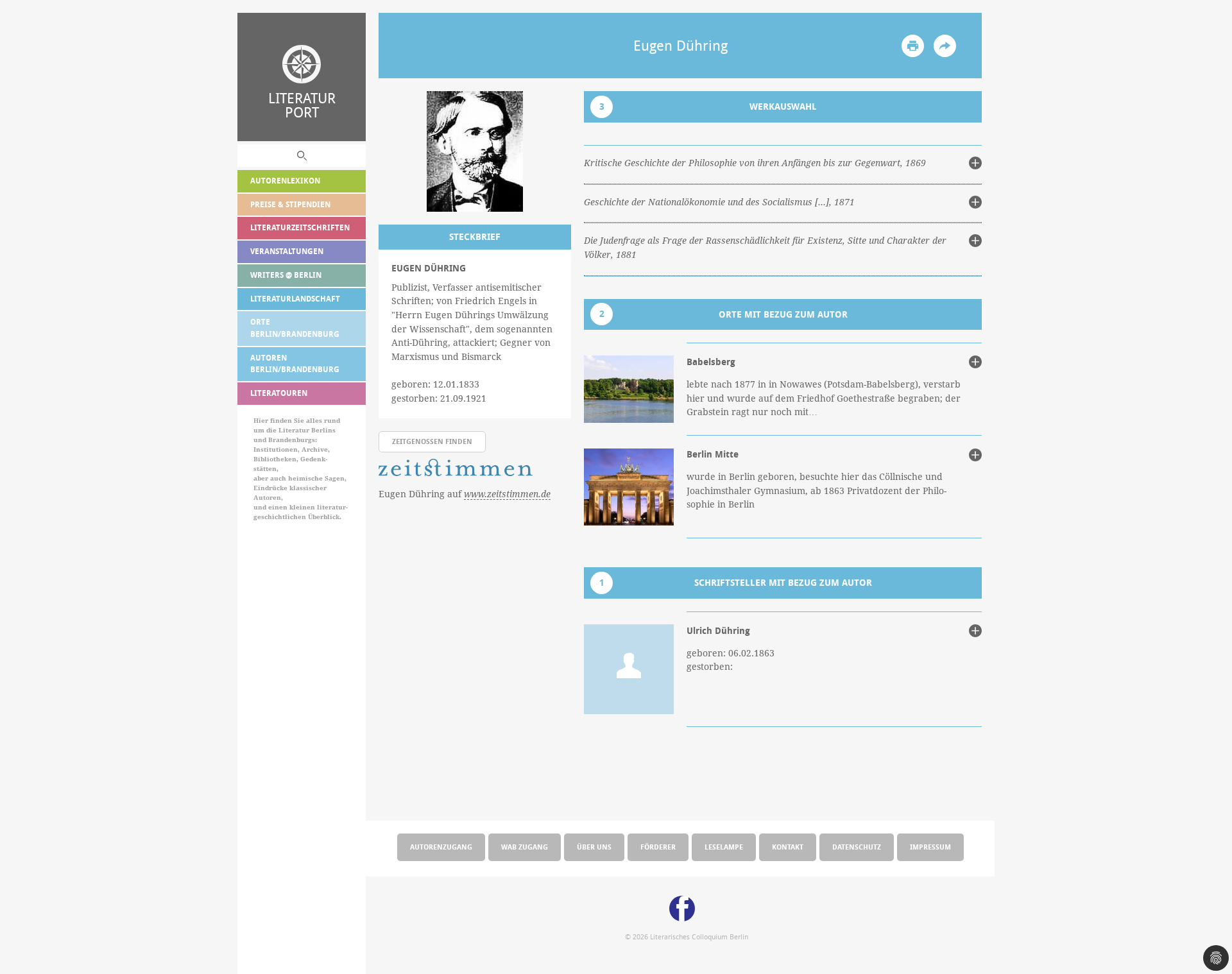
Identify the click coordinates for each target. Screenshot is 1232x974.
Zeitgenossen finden (432, 441)
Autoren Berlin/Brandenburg (294, 363)
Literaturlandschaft (295, 298)
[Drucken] (913, 46)
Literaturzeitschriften (300, 227)
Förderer (658, 846)
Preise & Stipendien (290, 204)
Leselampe (724, 846)
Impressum (930, 846)
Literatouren (278, 393)
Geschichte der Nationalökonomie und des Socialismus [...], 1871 (719, 202)
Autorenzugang (441, 846)
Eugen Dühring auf (465, 494)
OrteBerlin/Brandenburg (294, 327)
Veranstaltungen (286, 251)
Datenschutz (856, 846)
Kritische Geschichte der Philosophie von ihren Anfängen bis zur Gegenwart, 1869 (755, 163)
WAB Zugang (524, 846)
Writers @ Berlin (285, 274)
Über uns (594, 846)
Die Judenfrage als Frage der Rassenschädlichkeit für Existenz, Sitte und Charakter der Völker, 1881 (765, 247)
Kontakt (787, 846)
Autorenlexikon (285, 180)
